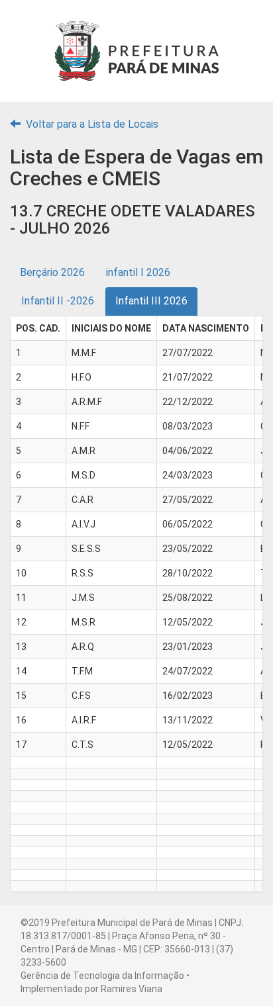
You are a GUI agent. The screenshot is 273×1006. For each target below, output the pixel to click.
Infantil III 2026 (151, 301)
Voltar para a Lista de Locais (90, 124)
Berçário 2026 (52, 272)
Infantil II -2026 (57, 301)
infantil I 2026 (138, 272)
